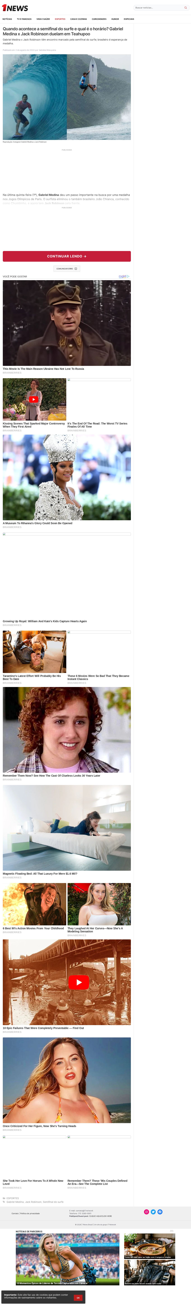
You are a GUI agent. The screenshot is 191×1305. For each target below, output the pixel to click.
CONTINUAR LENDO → (67, 256)
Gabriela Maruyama (47, 50)
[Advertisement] (67, 170)
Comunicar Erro (64, 269)
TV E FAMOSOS (24, 19)
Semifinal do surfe (53, 1202)
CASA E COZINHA (78, 19)
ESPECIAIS (129, 19)
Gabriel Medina (15, 1202)
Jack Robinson (33, 1202)
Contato (15, 1213)
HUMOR (115, 19)
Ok (78, 1298)
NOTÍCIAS (7, 19)
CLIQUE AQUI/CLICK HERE (100, 1216)
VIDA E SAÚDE (43, 19)
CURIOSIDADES (99, 19)
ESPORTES (60, 19)
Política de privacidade (30, 1213)
